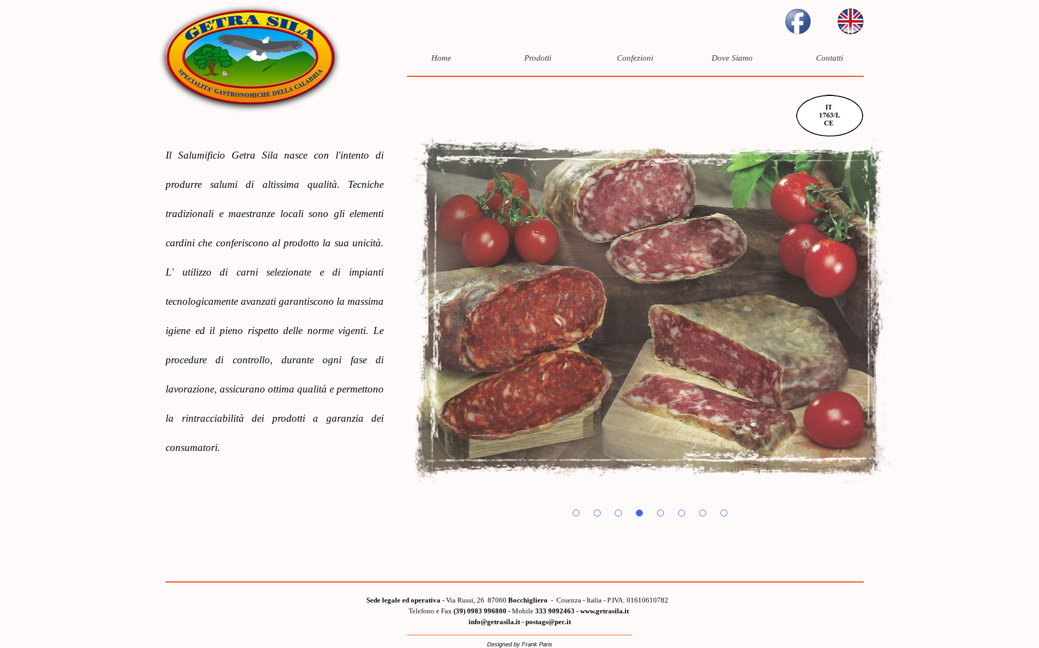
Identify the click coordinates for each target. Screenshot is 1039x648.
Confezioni (635, 58)
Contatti (829, 58)
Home (441, 58)
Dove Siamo (732, 58)
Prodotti (537, 58)
